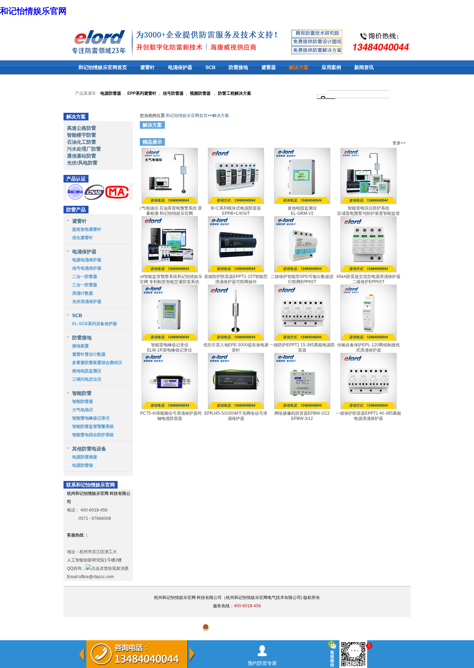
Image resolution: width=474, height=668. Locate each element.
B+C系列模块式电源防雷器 (236, 208)
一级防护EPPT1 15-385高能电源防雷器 (302, 347)
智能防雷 (82, 393)
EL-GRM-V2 (302, 213)
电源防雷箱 (82, 465)
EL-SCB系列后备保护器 (94, 323)
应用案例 (331, 67)
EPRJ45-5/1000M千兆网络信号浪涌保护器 (235, 416)
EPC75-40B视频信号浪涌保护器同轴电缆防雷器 (169, 416)
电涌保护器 (180, 67)
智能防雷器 (82, 401)
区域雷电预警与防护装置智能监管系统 (368, 216)
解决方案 (298, 67)
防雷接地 (238, 67)
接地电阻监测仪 (86, 371)
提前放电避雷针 (86, 229)
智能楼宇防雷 (81, 135)
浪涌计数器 (82, 293)
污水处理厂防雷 (84, 149)
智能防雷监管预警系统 (93, 426)
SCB (210, 67)
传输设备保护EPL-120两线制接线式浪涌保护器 (368, 347)
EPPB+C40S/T (236, 213)
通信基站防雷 (81, 156)
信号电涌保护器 (86, 268)
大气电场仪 (82, 409)
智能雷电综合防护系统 (93, 434)
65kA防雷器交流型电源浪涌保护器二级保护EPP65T (368, 279)
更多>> (399, 126)
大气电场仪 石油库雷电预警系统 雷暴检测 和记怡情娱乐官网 (169, 210)
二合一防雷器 (84, 276)
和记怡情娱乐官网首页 (102, 67)
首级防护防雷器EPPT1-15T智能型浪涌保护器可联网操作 (236, 279)
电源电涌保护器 (86, 259)
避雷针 (147, 67)
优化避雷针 (82, 237)
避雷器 (268, 67)
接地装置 (80, 346)
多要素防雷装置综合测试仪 (97, 362)
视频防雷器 (200, 93)
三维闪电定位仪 (86, 379)
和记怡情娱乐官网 (33, 11)
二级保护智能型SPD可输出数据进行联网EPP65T (302, 279)
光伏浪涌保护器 (86, 301)
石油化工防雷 (81, 142)
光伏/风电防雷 (82, 163)
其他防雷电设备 (89, 448)
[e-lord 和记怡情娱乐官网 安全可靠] (80, 41)
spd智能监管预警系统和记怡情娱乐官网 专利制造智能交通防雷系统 (169, 279)
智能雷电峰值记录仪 (91, 418)
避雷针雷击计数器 (88, 354)
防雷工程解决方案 (234, 93)
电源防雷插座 (84, 457)
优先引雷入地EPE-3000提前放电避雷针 (236, 347)
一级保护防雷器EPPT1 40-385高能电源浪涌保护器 (368, 416)
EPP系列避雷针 (141, 93)
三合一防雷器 (84, 284)
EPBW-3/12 (302, 418)
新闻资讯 (364, 67)
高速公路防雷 (81, 128)
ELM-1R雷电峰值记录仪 (169, 350)
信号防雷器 (173, 93)
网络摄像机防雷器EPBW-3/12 (302, 413)
